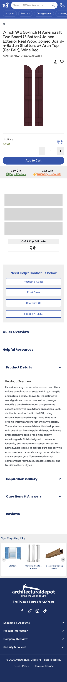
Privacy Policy (21, 666)
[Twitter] (30, 611)
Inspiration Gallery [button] (21, 479)
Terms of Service (44, 666)
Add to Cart (33, 160)
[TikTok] (45, 611)
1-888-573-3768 (33, 314)
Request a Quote (33, 281)
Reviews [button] (13, 514)
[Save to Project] (62, 62)
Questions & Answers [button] (24, 496)
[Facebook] (22, 611)
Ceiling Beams (44, 13)
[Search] (53, 5)
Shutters (25, 13)
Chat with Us (33, 303)
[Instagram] (37, 611)
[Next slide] (63, 560)
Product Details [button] (19, 367)
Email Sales (33, 292)
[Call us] (62, 5)
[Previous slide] (4, 560)
